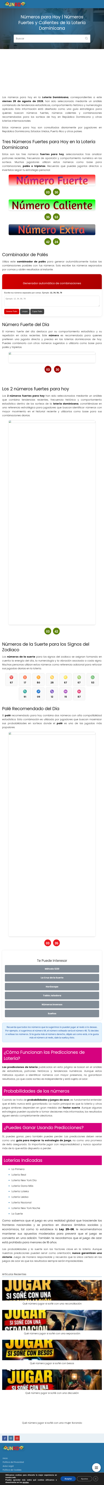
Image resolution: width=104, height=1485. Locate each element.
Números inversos (52, 1004)
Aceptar (68, 1479)
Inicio (5, 1458)
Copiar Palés (37, 311)
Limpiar (25, 311)
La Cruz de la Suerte (52, 977)
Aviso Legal (8, 1466)
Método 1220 (52, 968)
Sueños (52, 1013)
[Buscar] (85, 37)
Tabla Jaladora (52, 995)
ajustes (26, 1482)
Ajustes (84, 1479)
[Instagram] (11, 1438)
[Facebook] (4, 1438)
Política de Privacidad (13, 1462)
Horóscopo (52, 986)
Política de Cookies (12, 1470)
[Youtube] (17, 1438)
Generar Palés (11, 311)
